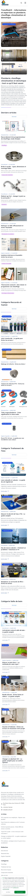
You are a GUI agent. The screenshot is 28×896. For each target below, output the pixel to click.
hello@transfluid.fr (7, 809)
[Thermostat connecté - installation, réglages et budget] (14, 68)
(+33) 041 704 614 (7, 807)
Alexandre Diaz (4, 134)
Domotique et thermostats (8, 64)
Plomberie (4, 204)
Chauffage (4, 145)
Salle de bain (5, 613)
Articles (3, 814)
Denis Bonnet (4, 164)
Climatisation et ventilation (9, 24)
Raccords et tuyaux (6, 316)
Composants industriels (7, 175)
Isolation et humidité (7, 51)
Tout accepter (20, 892)
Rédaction (4, 847)
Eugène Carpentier (5, 253)
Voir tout (14, 116)
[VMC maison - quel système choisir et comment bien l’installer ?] (14, 34)
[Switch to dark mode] (21, 2)
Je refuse (8, 892)
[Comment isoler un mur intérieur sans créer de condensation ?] (14, 55)
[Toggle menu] (25, 2)
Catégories (4, 861)
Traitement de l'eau (7, 462)
